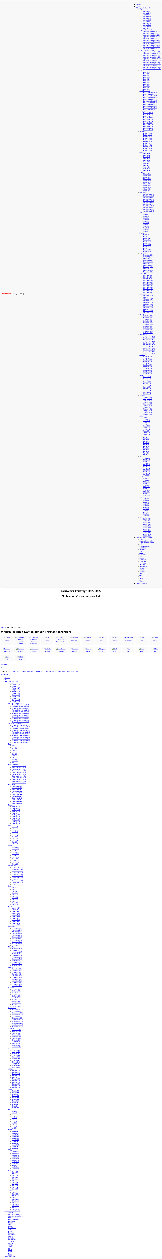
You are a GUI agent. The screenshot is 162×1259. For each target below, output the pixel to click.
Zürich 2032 (147, 531)
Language (17, 294)
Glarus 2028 (147, 179)
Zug (141, 497)
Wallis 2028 (146, 483)
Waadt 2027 (146, 461)
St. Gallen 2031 (148, 326)
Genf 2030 (146, 162)
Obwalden (143, 294)
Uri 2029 (146, 444)
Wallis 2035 (146, 495)
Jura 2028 (146, 219)
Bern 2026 (146, 74)
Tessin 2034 (146, 432)
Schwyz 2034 (147, 392)
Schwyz (142, 375)
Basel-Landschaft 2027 (150, 96)
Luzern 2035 (147, 251)
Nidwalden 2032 (148, 287)
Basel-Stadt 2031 (148, 123)
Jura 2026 (146, 216)
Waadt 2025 (146, 458)
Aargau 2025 (147, 11)
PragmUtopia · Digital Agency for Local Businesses (27, 671)
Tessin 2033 (146, 431)
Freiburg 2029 (147, 140)
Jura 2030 (146, 223)
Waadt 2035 (146, 475)
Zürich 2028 (147, 524)
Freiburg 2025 (147, 133)
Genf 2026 (146, 155)
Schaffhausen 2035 (149, 353)
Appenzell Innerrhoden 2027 (151, 35)
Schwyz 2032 (147, 388)
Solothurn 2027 (147, 360)
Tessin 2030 (146, 426)
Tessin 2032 (146, 429)
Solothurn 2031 (147, 366)
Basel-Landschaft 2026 (150, 94)
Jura (141, 212)
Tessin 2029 (146, 424)
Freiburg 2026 (147, 135)
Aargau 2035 (147, 28)
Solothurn (142, 355)
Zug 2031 (146, 509)
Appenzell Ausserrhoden (147, 50)
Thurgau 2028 (147, 402)
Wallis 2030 (146, 487)
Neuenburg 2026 (148, 256)
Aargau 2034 (147, 26)
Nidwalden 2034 (148, 290)
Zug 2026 (146, 500)
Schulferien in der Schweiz (144, 537)
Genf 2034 (146, 169)
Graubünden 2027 (148, 197)
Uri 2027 (146, 441)
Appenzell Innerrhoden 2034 (151, 47)
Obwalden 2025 (148, 295)
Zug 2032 (146, 510)
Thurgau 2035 (147, 414)
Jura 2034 (146, 229)
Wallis (141, 476)
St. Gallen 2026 (148, 317)
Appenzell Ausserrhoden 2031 (152, 62)
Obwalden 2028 (148, 300)
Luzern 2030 (147, 243)
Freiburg (142, 131)
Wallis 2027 (146, 482)
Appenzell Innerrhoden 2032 (151, 43)
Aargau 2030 (147, 20)
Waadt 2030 (146, 466)
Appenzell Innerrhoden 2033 (151, 45)
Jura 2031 (146, 224)
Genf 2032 (146, 165)
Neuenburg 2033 (148, 268)
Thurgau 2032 (147, 409)
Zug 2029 (146, 505)
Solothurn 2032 (147, 368)
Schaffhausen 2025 (149, 336)
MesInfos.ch (4, 664)
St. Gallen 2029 (148, 322)
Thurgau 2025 (147, 397)
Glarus (141, 172)
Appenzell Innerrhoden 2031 (151, 42)
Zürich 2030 (147, 527)
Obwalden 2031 (148, 306)
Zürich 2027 (147, 522)
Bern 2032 (146, 84)
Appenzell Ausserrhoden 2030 (152, 60)
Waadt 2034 (146, 473)
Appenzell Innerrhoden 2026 (151, 33)
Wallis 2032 (146, 490)
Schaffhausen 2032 (149, 348)
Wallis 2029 (146, 485)
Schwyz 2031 (147, 387)
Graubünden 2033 (148, 207)
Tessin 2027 (146, 421)
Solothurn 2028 (147, 361)
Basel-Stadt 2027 (148, 116)
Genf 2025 (146, 153)
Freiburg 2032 (147, 145)
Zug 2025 (146, 498)
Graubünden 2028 (148, 199)
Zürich (141, 517)
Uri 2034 (146, 453)
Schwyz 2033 (147, 390)
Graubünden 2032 (148, 206)
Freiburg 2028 (147, 138)
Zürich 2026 (147, 520)
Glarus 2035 (147, 191)
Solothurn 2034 (147, 372)
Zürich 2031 (147, 529)
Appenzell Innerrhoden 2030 (151, 40)
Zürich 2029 (147, 526)
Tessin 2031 (146, 427)
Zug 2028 (146, 504)
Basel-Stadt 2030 (148, 121)
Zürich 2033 (147, 532)
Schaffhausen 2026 (149, 338)
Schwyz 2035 (147, 394)
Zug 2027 (146, 502)
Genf (141, 152)
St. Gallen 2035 (148, 333)
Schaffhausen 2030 (149, 344)
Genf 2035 (146, 170)
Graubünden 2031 (148, 204)
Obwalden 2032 (148, 307)
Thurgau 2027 (147, 400)
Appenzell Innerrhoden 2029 (151, 38)
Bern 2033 (146, 86)
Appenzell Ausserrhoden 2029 (152, 59)
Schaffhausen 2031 (149, 346)
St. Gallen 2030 (148, 324)
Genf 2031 (146, 163)
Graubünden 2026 (148, 196)
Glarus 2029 (147, 180)
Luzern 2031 (147, 245)
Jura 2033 (146, 228)
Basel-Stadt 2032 (148, 125)
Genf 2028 (146, 158)
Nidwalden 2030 (148, 284)
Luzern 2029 (147, 241)
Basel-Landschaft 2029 (150, 99)
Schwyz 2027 (147, 380)
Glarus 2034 (147, 189)
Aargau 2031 (147, 21)
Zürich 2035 (147, 536)
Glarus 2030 (147, 182)
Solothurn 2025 (147, 356)
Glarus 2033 (147, 187)
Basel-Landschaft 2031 (150, 103)
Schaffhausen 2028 (149, 341)
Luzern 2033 (147, 248)
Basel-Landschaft (145, 91)
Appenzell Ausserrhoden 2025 (152, 52)
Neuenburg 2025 (148, 255)
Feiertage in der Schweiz (143, 8)
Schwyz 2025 (147, 377)
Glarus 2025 (147, 174)
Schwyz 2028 (147, 382)
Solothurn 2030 (147, 365)
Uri (140, 436)
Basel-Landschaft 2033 (150, 106)
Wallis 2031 (146, 488)
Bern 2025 (146, 72)
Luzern (142, 233)
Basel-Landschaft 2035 (150, 109)
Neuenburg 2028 (148, 260)
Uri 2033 (146, 451)
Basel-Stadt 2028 (148, 118)
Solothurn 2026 (147, 358)
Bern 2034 (146, 87)
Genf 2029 (146, 160)
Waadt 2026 (146, 460)
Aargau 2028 (147, 16)
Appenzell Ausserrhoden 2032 (152, 64)
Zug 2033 (146, 512)
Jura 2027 (146, 218)
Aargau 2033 (147, 25)
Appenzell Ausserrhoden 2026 (152, 53)
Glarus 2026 (147, 175)
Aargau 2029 (147, 18)
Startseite (138, 4)
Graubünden (143, 192)
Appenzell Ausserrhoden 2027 (152, 55)
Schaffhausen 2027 (149, 339)
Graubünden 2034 (148, 209)
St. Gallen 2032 (148, 328)
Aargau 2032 (147, 23)
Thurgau (142, 395)
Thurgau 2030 (147, 405)
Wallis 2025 (146, 478)
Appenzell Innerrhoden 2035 (151, 48)
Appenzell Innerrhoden (146, 30)
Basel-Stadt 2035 (148, 130)
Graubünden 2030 (148, 202)
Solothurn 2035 (147, 373)
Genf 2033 (146, 167)
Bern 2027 (146, 75)
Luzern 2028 (147, 240)
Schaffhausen (143, 334)
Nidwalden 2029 (148, 282)
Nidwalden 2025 (148, 275)
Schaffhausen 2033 (149, 350)
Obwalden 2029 (148, 302)
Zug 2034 (146, 514)
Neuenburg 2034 (148, 270)
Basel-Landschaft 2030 (150, 101)
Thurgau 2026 (147, 399)
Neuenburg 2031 (148, 265)
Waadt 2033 (146, 471)
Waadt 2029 (146, 465)
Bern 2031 (146, 82)
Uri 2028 (146, 443)
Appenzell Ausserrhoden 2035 (152, 69)
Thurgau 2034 (147, 412)
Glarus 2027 (147, 177)
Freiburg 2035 (147, 150)
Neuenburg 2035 (148, 272)
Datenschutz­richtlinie (72, 671)
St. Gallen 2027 (148, 319)
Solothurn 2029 (147, 363)
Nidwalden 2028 (148, 280)
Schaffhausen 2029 (149, 343)
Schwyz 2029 (147, 383)
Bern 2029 (146, 79)
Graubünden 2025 (148, 194)
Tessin (141, 416)
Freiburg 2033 (147, 147)
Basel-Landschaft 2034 (150, 108)
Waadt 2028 (146, 463)
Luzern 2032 (147, 246)
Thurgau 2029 (147, 404)
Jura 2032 (146, 226)
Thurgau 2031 (147, 407)
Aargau (142, 9)
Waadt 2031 (146, 468)
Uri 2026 (146, 439)
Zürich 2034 (147, 534)
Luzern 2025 (147, 234)
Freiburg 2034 (147, 148)
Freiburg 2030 (147, 141)
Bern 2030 (146, 81)
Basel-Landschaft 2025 (150, 92)
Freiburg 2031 (147, 143)
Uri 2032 (146, 449)
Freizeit (138, 6)
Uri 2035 (146, 454)
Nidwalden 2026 (148, 277)
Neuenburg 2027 (148, 258)
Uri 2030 (146, 446)
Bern (141, 70)
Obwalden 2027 (148, 299)
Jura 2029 (146, 221)
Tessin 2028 (146, 422)
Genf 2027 (146, 157)
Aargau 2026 (147, 13)
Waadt (141, 456)
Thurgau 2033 (147, 410)
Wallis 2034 (146, 493)
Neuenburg (143, 253)
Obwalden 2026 (148, 297)
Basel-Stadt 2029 (148, 119)
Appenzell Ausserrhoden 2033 (152, 65)
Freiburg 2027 (147, 136)
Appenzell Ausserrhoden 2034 (152, 67)
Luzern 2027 (147, 238)
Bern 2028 (146, 77)
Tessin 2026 (146, 419)
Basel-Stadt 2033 (148, 126)
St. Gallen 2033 (148, 329)
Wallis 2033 (146, 492)
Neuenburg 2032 (148, 267)
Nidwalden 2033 (148, 289)
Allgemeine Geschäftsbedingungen (54, 671)
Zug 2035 (146, 515)
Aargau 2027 (147, 15)
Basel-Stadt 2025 (148, 113)
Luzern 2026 (147, 236)
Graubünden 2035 (148, 211)
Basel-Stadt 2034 (148, 128)
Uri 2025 (146, 438)
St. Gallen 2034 (148, 331)
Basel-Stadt (143, 111)
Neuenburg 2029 (148, 262)
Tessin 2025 (146, 417)
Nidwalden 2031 (148, 285)
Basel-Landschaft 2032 (150, 104)
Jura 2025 (146, 214)
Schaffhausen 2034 (149, 351)
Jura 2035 (146, 231)
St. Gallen (142, 314)
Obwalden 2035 (148, 312)
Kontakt (3, 668)
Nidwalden (143, 273)
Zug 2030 (146, 507)
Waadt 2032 (146, 470)
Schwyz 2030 (147, 385)
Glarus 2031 (147, 184)
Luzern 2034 (147, 250)
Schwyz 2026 (147, 378)
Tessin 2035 (146, 434)
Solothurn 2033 (147, 370)
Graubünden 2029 (148, 201)
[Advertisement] (81, 612)
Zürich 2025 (147, 519)
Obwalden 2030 (148, 304)
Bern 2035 (146, 89)
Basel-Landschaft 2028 (150, 97)
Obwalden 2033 (148, 309)
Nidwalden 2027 (148, 278)
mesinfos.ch (6, 294)
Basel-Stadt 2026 (148, 114)
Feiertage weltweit (141, 583)
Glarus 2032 (147, 185)
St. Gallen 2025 (148, 316)
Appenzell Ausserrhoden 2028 (152, 57)
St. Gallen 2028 (148, 321)
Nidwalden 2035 (148, 292)
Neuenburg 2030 (148, 263)
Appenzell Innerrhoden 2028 (151, 37)
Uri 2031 (146, 448)
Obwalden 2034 (148, 311)
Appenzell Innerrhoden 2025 (151, 31)
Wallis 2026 (146, 480)
